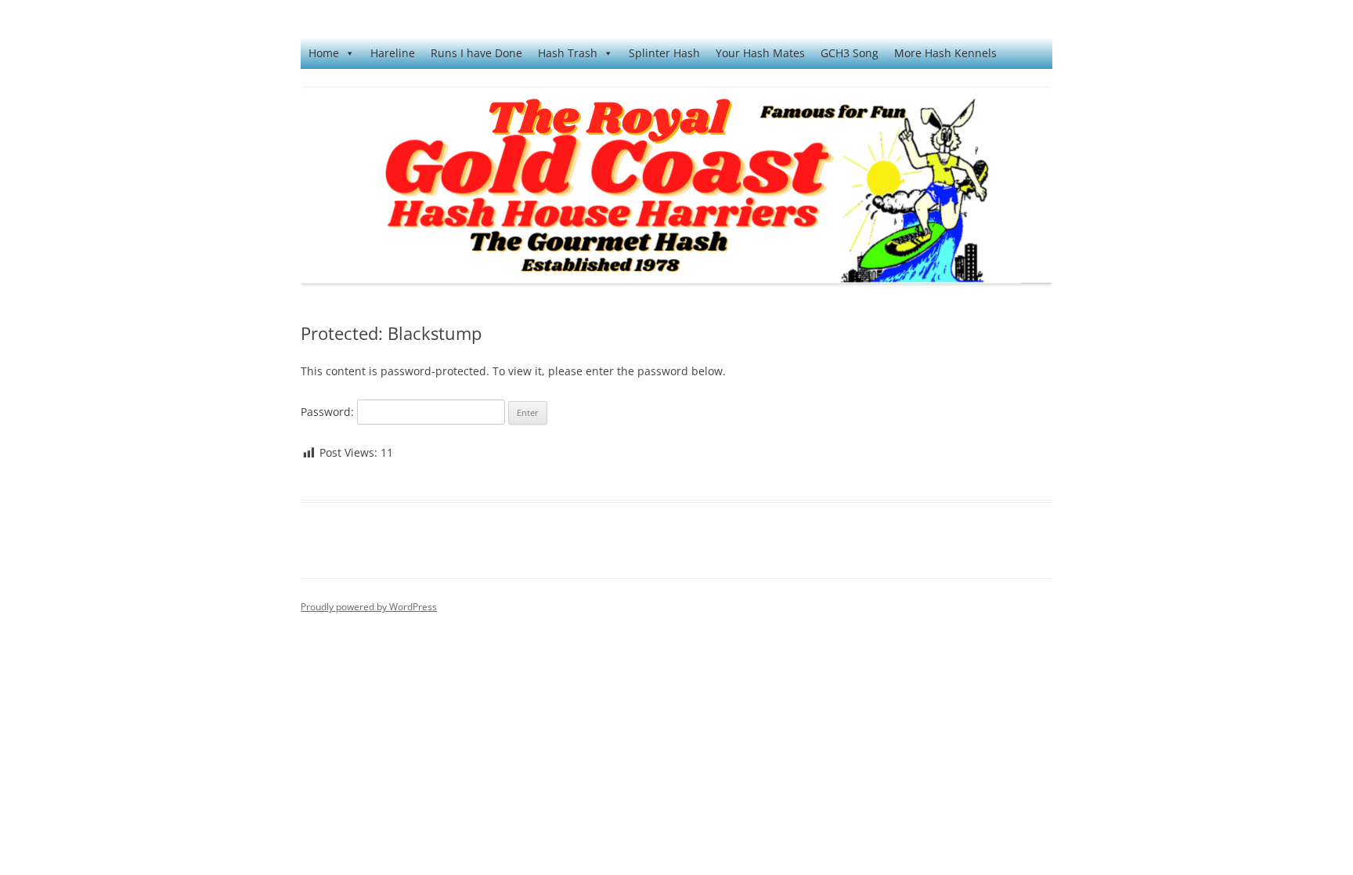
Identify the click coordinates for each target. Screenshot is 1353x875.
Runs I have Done (476, 52)
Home (323, 52)
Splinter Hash (664, 52)
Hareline (392, 52)
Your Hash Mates (760, 52)
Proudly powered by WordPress (369, 606)
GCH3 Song (850, 52)
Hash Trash (567, 52)
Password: (329, 411)
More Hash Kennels (945, 52)
